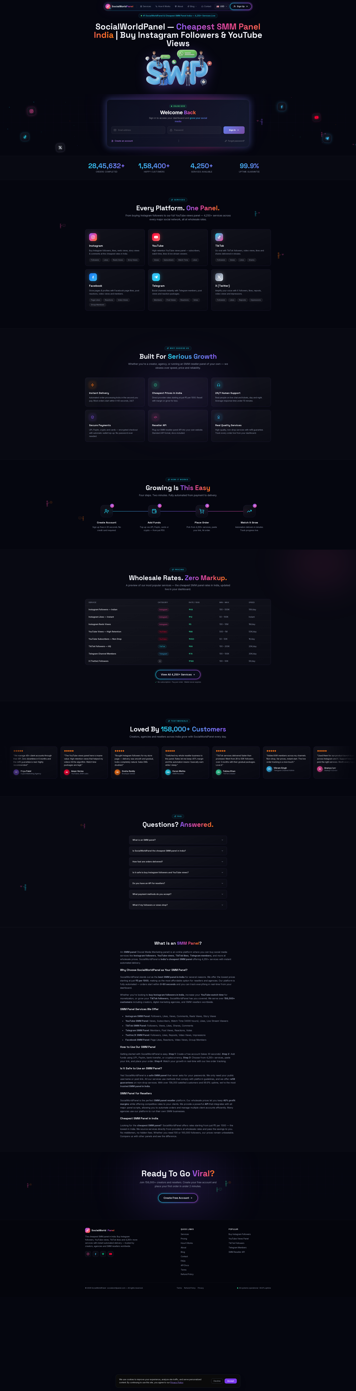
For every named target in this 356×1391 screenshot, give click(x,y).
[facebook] (95, 1254)
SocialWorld (103, 1230)
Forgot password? (236, 141)
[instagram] (88, 1254)
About (183, 1247)
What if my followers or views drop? (150, 905)
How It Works (187, 1243)
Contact (184, 1256)
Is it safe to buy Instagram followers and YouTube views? (161, 872)
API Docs (185, 1265)
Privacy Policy (176, 1382)
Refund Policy (187, 1274)
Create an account (124, 141)
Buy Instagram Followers (240, 1234)
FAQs (183, 1261)
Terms (183, 1270)
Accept (230, 1381)
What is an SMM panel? (144, 840)
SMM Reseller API (237, 1252)
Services (185, 1234)
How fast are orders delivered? (148, 861)
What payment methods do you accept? (152, 894)
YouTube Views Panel (239, 1238)
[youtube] (110, 1254)
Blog (183, 1252)
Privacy (201, 1288)
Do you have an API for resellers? (149, 883)
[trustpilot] (103, 1254)
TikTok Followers (236, 1243)
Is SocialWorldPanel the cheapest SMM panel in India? (159, 851)
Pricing (184, 1238)
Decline (217, 1381)
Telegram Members (238, 1247)
